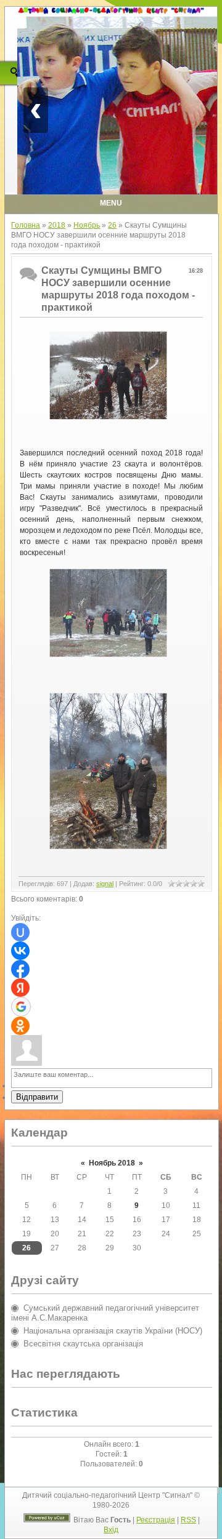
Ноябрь (86, 225)
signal (104, 883)
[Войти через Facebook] (20, 969)
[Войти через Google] (21, 1007)
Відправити (37, 1096)
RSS (188, 1520)
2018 (56, 225)
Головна (25, 225)
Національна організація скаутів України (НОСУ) (112, 1330)
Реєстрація (155, 1520)
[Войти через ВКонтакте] (20, 950)
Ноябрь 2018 (112, 1163)
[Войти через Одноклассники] (20, 1026)
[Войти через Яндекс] (20, 987)
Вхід (111, 1529)
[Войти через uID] (20, 932)
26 (112, 225)
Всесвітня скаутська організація (83, 1343)
